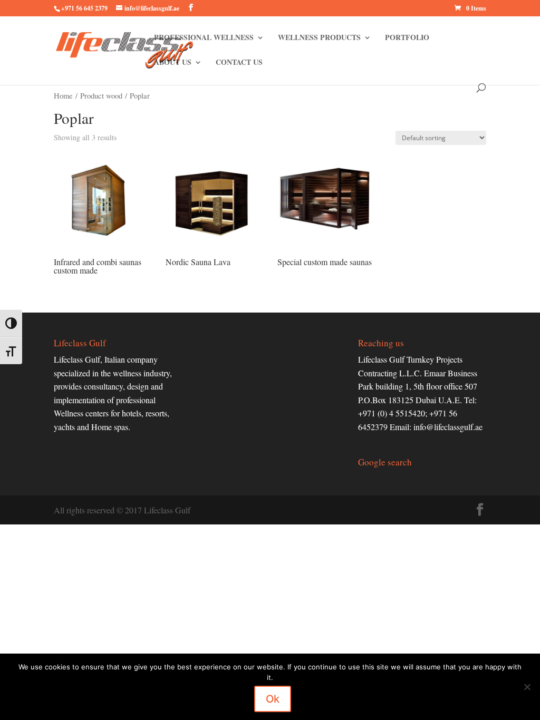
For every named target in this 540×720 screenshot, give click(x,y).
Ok (272, 699)
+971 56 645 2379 (84, 8)
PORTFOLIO (407, 38)
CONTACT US (239, 63)
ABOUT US (172, 63)
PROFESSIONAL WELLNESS (204, 38)
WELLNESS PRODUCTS (319, 38)
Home (63, 95)
